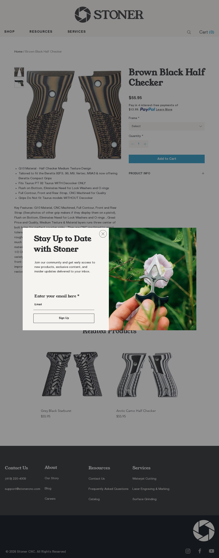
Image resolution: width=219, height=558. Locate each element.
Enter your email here (55, 296)
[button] (103, 234)
